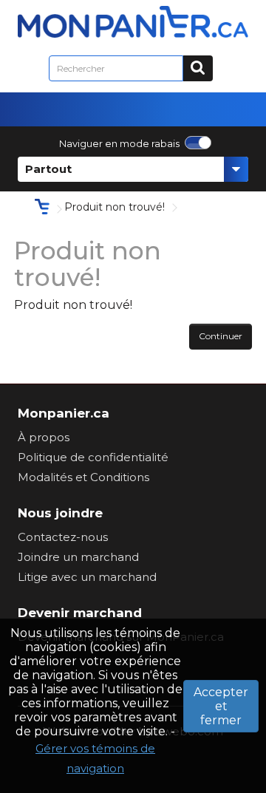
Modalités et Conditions (83, 477)
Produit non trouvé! (114, 207)
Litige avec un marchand (87, 577)
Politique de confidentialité (93, 457)
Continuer (220, 335)
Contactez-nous (63, 537)
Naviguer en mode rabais (119, 143)
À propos (43, 437)
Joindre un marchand (78, 557)
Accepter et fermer (221, 706)
